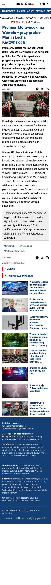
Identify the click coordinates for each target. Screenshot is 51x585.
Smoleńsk (31, 18)
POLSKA (21, 11)
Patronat (8, 518)
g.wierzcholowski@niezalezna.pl (18, 428)
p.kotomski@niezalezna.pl (29, 439)
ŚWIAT (30, 11)
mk (9, 89)
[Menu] (3, 4)
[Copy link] (47, 89)
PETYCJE (40, 11)
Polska (20, 18)
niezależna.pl (7, 18)
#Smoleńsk (9, 246)
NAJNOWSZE (8, 11)
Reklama (20, 518)
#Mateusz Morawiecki (14, 251)
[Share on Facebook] (37, 89)
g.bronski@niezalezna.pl (31, 436)
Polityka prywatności (37, 518)
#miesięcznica (25, 246)
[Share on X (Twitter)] (42, 89)
